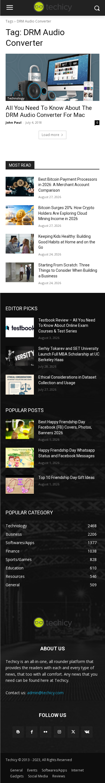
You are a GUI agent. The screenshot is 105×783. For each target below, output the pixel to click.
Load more (50, 134)
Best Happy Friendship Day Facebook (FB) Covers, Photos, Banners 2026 (65, 427)
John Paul (14, 122)
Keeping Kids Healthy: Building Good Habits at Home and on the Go (66, 242)
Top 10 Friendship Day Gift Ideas (66, 477)
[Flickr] (45, 732)
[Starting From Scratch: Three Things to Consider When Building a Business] (20, 272)
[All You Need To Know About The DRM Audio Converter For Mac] (52, 77)
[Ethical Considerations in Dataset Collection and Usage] (20, 384)
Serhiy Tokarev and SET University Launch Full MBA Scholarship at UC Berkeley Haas (68, 354)
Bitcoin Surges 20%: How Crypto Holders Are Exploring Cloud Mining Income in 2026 (66, 213)
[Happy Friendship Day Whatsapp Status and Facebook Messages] (20, 457)
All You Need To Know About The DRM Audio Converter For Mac (49, 111)
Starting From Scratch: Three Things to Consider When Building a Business (67, 270)
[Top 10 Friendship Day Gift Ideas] (20, 485)
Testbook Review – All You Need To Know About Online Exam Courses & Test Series (66, 325)
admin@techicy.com (45, 692)
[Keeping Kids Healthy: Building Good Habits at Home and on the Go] (20, 244)
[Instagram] (59, 732)
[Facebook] (31, 732)
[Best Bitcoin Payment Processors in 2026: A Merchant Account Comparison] (20, 186)
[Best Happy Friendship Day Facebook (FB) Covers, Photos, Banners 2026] (20, 429)
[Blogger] (18, 732)
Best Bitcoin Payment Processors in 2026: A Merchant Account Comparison (67, 185)
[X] (73, 732)
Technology (15, 98)
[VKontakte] (86, 732)
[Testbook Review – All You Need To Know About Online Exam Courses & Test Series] (20, 327)
